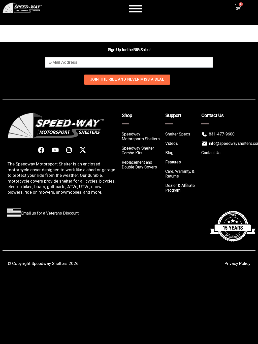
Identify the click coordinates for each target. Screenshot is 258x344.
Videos (171, 143)
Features (173, 162)
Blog (169, 152)
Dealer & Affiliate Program (180, 188)
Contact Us (210, 152)
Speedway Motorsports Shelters (141, 136)
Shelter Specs (177, 134)
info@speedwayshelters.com (229, 143)
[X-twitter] (83, 150)
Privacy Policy (237, 263)
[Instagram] (69, 150)
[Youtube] (55, 150)
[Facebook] (41, 150)
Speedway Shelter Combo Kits (138, 150)
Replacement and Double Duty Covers (139, 164)
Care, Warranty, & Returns (180, 174)
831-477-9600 (222, 134)
